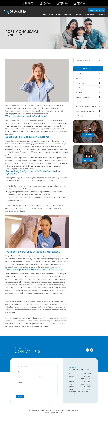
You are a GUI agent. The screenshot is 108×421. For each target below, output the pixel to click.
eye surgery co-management (86, 106)
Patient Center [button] (89, 14)
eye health (79, 92)
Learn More (88, 135)
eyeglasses (79, 88)
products (79, 102)
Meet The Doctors (55, 14)
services (79, 78)
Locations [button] (67, 14)
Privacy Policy (75, 410)
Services (78, 14)
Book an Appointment (96, 10)
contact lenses (81, 83)
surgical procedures (82, 97)
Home (44, 14)
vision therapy (81, 74)
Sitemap (67, 410)
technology (80, 116)
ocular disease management (85, 111)
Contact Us (101, 14)
